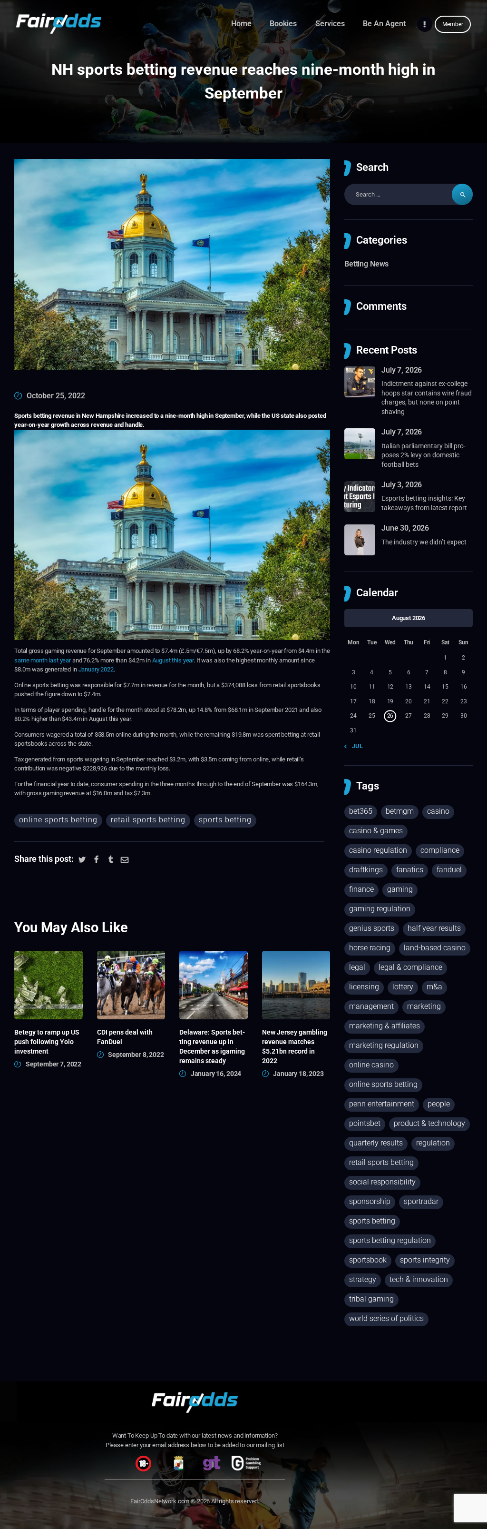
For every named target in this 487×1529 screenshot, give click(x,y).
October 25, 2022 (56, 395)
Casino (438, 811)
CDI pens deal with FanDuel (125, 1037)
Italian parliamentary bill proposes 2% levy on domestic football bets (423, 455)
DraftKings (366, 869)
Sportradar (421, 1201)
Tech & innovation (419, 1279)
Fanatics (409, 869)
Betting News (366, 263)
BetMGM (400, 811)
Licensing (364, 986)
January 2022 (96, 669)
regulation (433, 1142)
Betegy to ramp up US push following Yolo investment (46, 1041)
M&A (434, 986)
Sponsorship (369, 1201)
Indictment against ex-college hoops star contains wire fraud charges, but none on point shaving (426, 397)
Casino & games (376, 830)
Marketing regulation (384, 1045)
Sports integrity (425, 1259)
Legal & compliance (410, 967)
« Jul (355, 746)
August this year (173, 660)
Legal (357, 967)
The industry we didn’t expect (424, 542)
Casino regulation (378, 850)
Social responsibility (382, 1181)
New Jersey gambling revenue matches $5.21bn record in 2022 (294, 1046)
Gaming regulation (379, 908)
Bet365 (360, 811)
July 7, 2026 (401, 370)
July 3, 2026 (401, 484)
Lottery (402, 986)
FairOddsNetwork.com (159, 1501)
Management (371, 1006)
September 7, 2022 (53, 1064)
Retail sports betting (148, 819)
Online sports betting (58, 819)
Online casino (371, 1064)
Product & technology (429, 1123)
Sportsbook (368, 1259)
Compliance (439, 850)
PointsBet (364, 1123)
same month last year (42, 660)
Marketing (424, 1006)
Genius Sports (371, 928)
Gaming (400, 889)
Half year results (434, 928)
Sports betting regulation (390, 1240)
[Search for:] (408, 194)
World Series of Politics (386, 1318)
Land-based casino (435, 947)
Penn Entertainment (381, 1103)
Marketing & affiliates (384, 1025)
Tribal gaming (371, 1298)
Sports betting (225, 819)
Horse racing (369, 947)
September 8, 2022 (136, 1054)
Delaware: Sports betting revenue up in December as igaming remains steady (212, 1046)
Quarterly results (376, 1142)
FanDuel (449, 869)
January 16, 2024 (216, 1073)
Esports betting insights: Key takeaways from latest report (424, 503)
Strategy (362, 1279)
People (439, 1103)
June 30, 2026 (405, 528)
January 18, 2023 (298, 1073)
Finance (361, 889)
